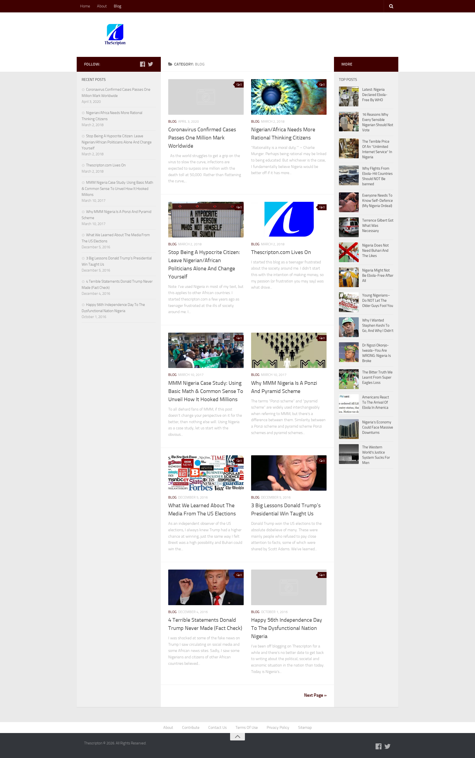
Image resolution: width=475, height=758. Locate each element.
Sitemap (305, 727)
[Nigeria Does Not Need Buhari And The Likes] (349, 252)
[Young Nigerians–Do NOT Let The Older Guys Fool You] (349, 302)
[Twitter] (150, 64)
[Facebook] (142, 64)
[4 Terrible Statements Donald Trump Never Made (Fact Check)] (206, 587)
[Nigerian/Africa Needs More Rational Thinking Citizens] (289, 97)
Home (85, 6)
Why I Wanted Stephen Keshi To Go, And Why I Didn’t (377, 325)
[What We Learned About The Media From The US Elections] (206, 473)
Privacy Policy (278, 727)
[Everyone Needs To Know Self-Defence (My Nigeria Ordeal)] (349, 202)
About (102, 6)
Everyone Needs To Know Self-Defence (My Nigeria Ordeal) (377, 200)
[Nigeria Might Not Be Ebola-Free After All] (349, 277)
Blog (117, 6)
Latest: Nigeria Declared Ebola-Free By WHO (374, 94)
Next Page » (315, 695)
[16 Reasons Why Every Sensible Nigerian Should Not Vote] (349, 121)
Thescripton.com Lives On (281, 252)
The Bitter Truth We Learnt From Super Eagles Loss (377, 377)
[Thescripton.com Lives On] (289, 219)
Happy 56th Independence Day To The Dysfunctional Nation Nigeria (286, 628)
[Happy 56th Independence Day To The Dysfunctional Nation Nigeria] (289, 587)
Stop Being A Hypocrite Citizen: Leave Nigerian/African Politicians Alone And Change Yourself (117, 142)
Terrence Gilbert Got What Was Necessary (377, 225)
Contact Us (217, 727)
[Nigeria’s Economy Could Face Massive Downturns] (349, 429)
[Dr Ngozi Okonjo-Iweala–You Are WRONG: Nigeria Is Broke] (349, 352)
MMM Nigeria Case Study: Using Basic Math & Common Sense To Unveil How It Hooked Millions (205, 391)
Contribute (190, 727)
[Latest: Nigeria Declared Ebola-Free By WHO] (349, 96)
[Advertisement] (301, 31)
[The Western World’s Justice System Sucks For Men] (349, 454)
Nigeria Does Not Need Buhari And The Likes (375, 250)
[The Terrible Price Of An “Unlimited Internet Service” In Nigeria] (349, 148)
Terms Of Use (247, 727)
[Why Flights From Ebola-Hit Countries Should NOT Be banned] (349, 175)
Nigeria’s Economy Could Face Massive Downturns (377, 427)
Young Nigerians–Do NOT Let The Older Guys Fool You (377, 300)
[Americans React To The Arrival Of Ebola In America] (349, 404)
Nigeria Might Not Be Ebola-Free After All (377, 275)
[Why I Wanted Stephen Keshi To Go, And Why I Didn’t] (349, 327)
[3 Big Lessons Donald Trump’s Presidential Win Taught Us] (289, 473)
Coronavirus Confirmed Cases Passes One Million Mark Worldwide (202, 137)
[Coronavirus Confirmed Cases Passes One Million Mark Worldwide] (206, 97)
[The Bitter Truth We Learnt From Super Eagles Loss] (349, 379)
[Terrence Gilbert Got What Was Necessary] (349, 227)
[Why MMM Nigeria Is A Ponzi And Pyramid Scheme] (289, 350)
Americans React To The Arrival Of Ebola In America (375, 402)
